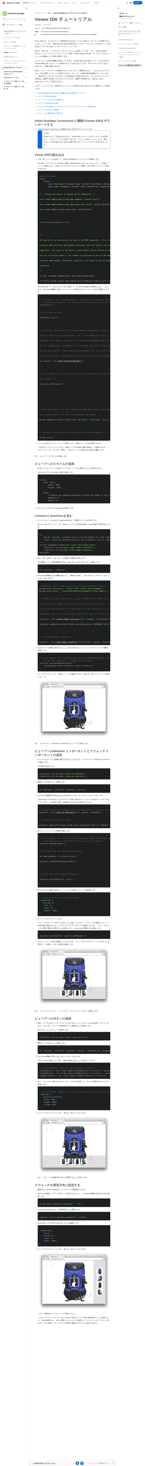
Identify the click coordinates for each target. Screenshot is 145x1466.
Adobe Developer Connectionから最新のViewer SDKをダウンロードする (129, 33)
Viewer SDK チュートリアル (13, 67)
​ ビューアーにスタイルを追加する (51, 100)
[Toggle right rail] (118, 8)
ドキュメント (40, 13)
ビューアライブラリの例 (12, 38)
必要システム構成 (10, 42)
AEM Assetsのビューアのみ (11, 77)
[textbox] (14, 19)
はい (123, 18)
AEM (49, 13)
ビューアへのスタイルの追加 (128, 44)
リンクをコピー (136, 23)
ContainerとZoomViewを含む (128, 48)
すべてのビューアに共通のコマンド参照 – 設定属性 (14, 82)
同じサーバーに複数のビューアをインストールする (15, 47)
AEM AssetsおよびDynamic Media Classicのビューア (13, 73)
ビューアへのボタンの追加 (127, 61)
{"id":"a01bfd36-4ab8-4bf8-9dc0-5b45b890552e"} (56, 28)
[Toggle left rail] (26, 8)
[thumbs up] (77, 1463)
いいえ (130, 18)
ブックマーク (125, 23)
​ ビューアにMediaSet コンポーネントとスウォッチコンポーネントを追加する (67, 106)
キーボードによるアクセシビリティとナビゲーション (15, 62)
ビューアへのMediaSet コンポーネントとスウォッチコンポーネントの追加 (130, 54)
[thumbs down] (82, 1463)
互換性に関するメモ (10, 57)
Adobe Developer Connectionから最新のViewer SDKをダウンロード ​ (62, 93)
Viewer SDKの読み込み (126, 40)
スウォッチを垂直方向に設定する (50, 113)
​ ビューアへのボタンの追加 (48, 110)
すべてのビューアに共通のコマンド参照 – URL (14, 88)
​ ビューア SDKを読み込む (47, 96)
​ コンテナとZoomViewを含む (48, 103)
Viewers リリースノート (10, 52)
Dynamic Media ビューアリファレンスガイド (70, 13)
